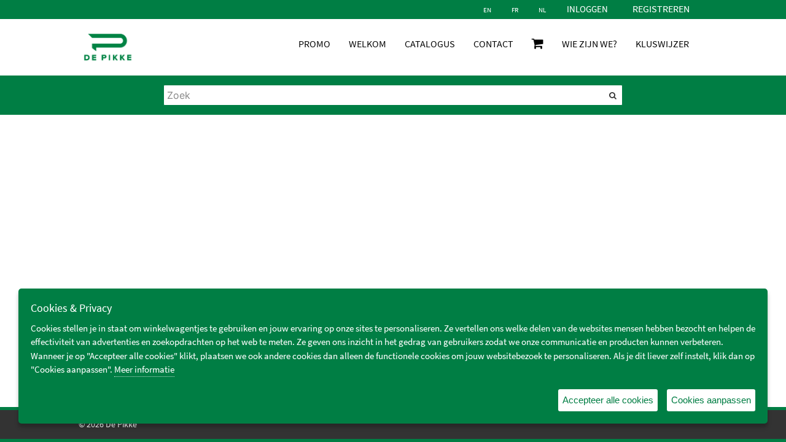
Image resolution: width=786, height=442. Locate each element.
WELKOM (367, 43)
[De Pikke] (108, 47)
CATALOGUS (430, 43)
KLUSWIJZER (662, 43)
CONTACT (493, 43)
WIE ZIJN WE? (589, 43)
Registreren (661, 8)
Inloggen (587, 9)
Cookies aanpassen (711, 400)
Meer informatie (144, 369)
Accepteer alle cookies (607, 400)
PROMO (314, 43)
